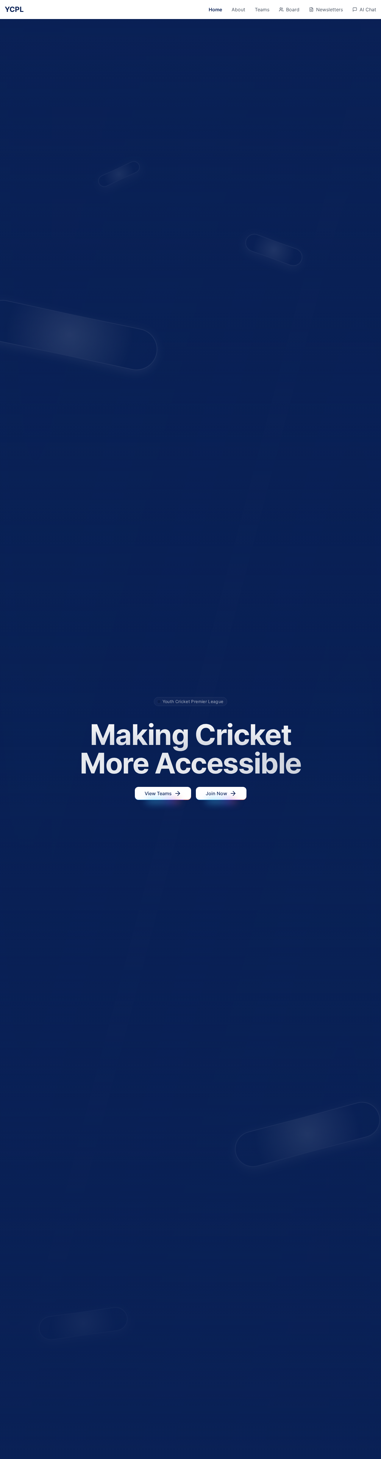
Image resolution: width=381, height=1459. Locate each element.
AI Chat (368, 9)
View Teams (158, 793)
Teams (262, 9)
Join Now (216, 793)
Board (292, 9)
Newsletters (329, 9)
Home (215, 9)
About (238, 9)
